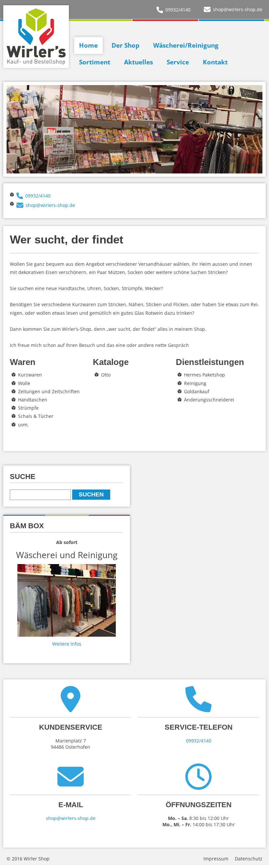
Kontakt (215, 62)
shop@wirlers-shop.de (237, 9)
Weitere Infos (66, 644)
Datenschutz (248, 858)
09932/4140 (178, 10)
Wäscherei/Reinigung (185, 45)
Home (88, 45)
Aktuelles (138, 62)
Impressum (215, 858)
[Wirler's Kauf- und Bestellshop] (36, 36)
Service (178, 62)
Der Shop (125, 45)
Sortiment (94, 62)
